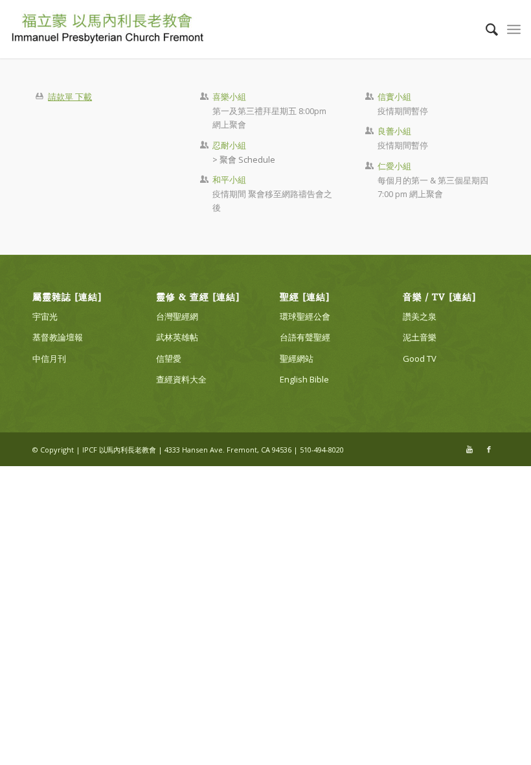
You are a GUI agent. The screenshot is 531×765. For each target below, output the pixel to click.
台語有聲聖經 (305, 337)
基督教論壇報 (57, 337)
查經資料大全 (181, 379)
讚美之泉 (419, 316)
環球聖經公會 (305, 316)
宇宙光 (45, 316)
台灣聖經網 (177, 316)
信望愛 (168, 358)
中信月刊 (49, 358)
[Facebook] (489, 449)
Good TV (419, 358)
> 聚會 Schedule (243, 159)
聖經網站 (296, 358)
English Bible (304, 379)
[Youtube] (469, 449)
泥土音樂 (419, 337)
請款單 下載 (70, 96)
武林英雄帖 (177, 337)
